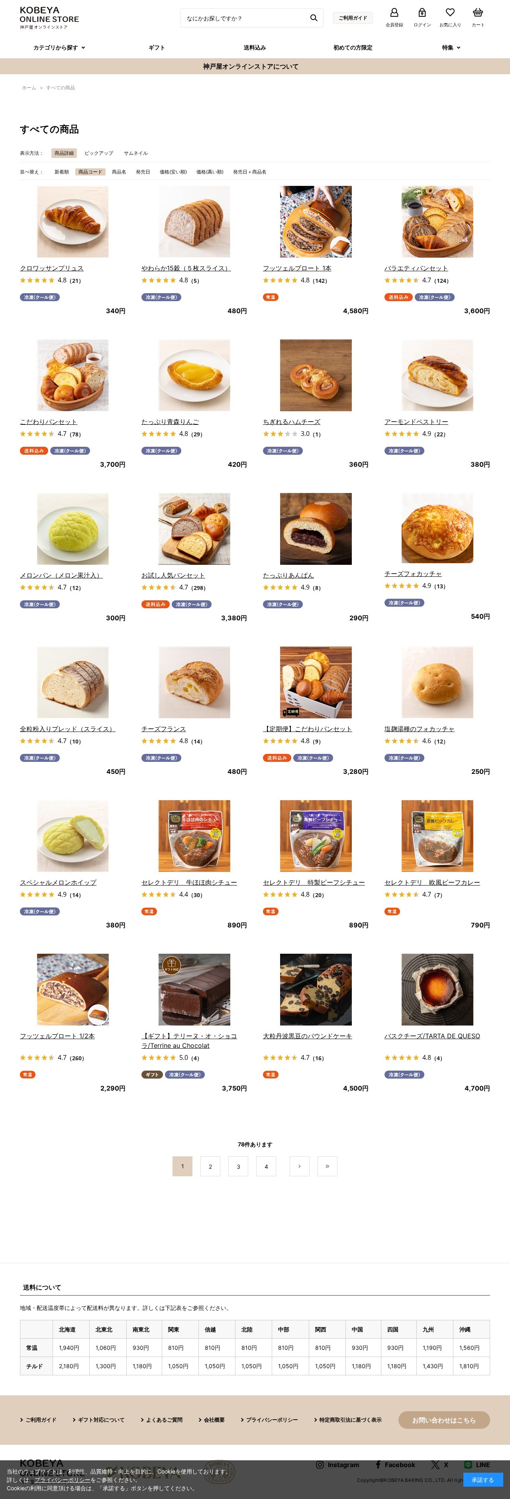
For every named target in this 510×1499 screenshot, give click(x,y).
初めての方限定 (353, 47)
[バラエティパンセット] (437, 222)
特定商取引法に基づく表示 (351, 1419)
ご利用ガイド (353, 18)
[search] (315, 18)
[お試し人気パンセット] (194, 529)
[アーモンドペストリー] (437, 375)
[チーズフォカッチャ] (437, 528)
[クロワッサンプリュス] (73, 222)
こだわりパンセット (48, 422)
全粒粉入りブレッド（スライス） (68, 729)
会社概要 (214, 1419)
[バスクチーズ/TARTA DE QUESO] (437, 990)
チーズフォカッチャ (413, 574)
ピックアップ (98, 153)
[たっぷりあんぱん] (316, 529)
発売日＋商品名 (250, 172)
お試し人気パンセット (173, 575)
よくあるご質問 (164, 1419)
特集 (447, 47)
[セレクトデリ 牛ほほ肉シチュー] (194, 836)
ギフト (157, 47)
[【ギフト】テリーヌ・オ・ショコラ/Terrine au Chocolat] (194, 990)
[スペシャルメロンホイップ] (73, 836)
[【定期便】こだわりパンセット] (316, 682)
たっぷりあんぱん (288, 575)
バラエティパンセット (416, 268)
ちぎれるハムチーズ (291, 422)
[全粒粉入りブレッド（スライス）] (73, 682)
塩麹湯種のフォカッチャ (419, 729)
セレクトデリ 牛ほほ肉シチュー (189, 882)
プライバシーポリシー (272, 1419)
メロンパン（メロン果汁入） (61, 575)
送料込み (255, 47)
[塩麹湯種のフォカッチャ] (437, 682)
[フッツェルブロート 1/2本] (73, 990)
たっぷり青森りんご (170, 422)
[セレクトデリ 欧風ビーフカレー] (437, 836)
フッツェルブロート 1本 (297, 268)
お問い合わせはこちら (444, 1420)
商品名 (119, 172)
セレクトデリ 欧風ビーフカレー (432, 882)
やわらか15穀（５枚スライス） (186, 268)
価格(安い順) (173, 172)
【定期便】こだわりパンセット (307, 729)
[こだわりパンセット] (73, 375)
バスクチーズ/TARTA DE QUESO (432, 1036)
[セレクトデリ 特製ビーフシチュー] (316, 836)
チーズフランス (163, 729)
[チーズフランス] (194, 682)
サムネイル (136, 153)
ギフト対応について (101, 1419)
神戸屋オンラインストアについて (251, 66)
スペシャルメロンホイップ (58, 882)
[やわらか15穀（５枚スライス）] (194, 222)
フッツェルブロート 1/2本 (57, 1036)
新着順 (62, 172)
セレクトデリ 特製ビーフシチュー (314, 882)
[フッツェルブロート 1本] (316, 222)
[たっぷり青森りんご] (194, 375)
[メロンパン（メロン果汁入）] (73, 529)
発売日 (143, 172)
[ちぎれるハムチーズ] (316, 375)
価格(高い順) (210, 172)
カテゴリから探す (55, 47)
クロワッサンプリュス (52, 268)
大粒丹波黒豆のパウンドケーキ (307, 1036)
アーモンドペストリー (416, 422)
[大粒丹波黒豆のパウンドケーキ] (316, 990)
